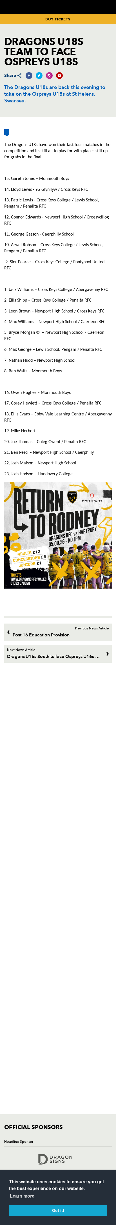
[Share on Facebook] (29, 75)
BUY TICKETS (57, 19)
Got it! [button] (58, 1210)
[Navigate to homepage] (11, 13)
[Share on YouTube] (59, 75)
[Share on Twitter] (39, 75)
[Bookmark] (6, 134)
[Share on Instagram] (49, 75)
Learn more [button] (22, 1196)
